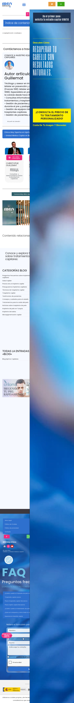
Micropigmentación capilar (11, 315)
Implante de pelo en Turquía (12, 309)
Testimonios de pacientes (11, 296)
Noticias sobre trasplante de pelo (14, 305)
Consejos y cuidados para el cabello (15, 299)
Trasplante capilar (8, 293)
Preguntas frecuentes (22, 581)
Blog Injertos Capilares (10, 359)
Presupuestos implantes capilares (14, 287)
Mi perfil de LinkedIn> (13, 121)
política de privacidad (24, 657)
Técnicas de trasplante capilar (13, 290)
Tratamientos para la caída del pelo (15, 302)
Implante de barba (9, 312)
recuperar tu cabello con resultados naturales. (45, 60)
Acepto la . (21, 657)
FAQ (14, 572)
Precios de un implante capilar (13, 284)
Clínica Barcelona (15, 639)
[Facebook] (4, 546)
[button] (24, 5)
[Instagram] (8, 546)
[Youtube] (12, 546)
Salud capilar (7, 281)
